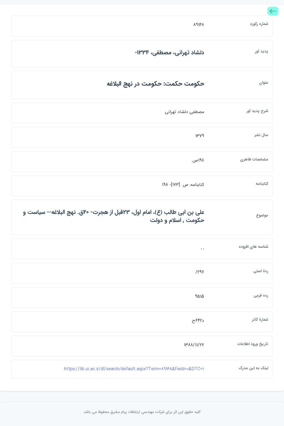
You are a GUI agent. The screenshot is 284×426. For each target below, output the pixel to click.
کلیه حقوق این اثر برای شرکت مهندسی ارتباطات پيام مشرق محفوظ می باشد (142, 412)
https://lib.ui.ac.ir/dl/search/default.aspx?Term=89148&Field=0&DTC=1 (134, 369)
